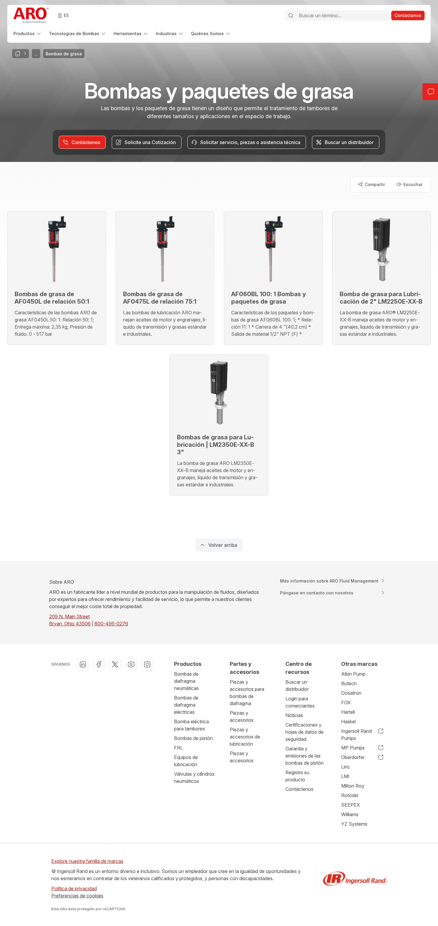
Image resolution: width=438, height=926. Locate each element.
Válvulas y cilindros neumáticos (194, 777)
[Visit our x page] (115, 664)
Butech (349, 683)
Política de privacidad (74, 888)
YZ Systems (354, 824)
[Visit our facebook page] (99, 664)
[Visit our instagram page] (147, 664)
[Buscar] (290, 15)
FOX (346, 702)
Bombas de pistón (193, 738)
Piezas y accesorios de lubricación (245, 737)
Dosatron (351, 693)
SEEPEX (350, 805)
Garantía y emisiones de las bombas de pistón (304, 756)
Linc (345, 767)
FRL (178, 748)
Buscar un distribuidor (297, 685)
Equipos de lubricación (186, 760)
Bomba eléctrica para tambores (191, 725)
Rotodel (349, 795)
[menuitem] (27, 33)
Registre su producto (297, 776)
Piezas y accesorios (242, 716)
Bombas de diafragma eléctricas (186, 705)
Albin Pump (353, 674)
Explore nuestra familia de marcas (87, 861)
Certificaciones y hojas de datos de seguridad (304, 732)
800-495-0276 (111, 624)
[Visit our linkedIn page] (82, 664)
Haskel (348, 721)
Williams (349, 814)
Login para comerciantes (300, 702)
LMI (345, 776)
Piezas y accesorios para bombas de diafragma (247, 692)
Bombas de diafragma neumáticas (186, 681)
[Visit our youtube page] (131, 664)
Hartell (348, 712)
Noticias (294, 715)
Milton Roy (352, 786)
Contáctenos (299, 789)
